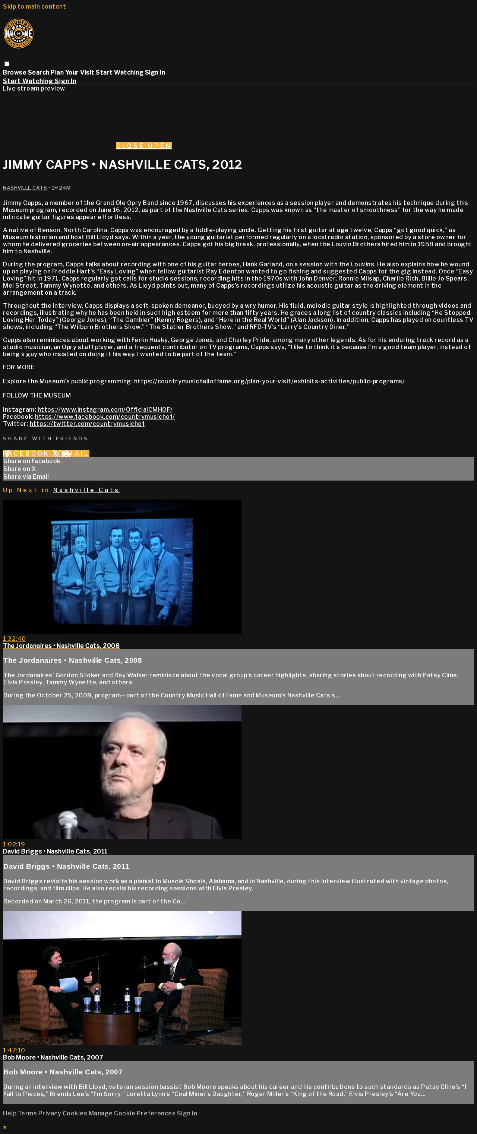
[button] (6, 63)
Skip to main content (34, 6)
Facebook (28, 453)
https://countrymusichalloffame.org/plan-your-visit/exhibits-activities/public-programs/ (269, 381)
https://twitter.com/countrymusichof (87, 423)
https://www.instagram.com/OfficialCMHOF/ (105, 409)
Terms (28, 1113)
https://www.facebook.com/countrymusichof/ (105, 416)
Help (10, 1113)
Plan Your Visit (73, 72)
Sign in (155, 72)
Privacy (50, 1113)
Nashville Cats (25, 188)
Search (39, 72)
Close (132, 145)
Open (160, 145)
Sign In (65, 81)
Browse (15, 72)
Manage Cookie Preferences (133, 1113)
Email (75, 453)
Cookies (76, 1113)
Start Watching (120, 72)
